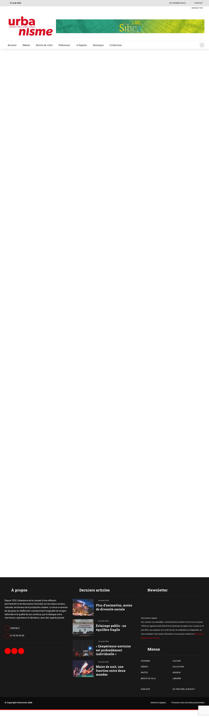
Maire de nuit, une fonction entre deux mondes (110, 670)
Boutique (98, 45)
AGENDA (177, 672)
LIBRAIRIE (177, 678)
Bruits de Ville (128, 66)
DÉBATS (144, 667)
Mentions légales (158, 702)
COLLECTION (178, 667)
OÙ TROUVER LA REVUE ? (184, 689)
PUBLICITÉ (145, 689)
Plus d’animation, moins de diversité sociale (114, 607)
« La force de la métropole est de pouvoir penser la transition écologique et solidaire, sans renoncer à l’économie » (162, 156)
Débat (125, 216)
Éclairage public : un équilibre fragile (111, 627)
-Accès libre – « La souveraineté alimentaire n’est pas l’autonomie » (158, 432)
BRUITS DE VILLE (148, 678)
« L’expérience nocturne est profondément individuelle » (113, 650)
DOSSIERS (145, 661)
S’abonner (64, 45)
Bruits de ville (44, 45)
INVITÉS (144, 672)
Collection (116, 45)
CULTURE (177, 661)
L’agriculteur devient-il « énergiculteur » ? (146, 226)
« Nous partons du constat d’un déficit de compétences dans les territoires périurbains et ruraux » (162, 79)
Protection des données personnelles (187, 702)
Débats (26, 45)
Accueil (12, 45)
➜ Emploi (81, 45)
